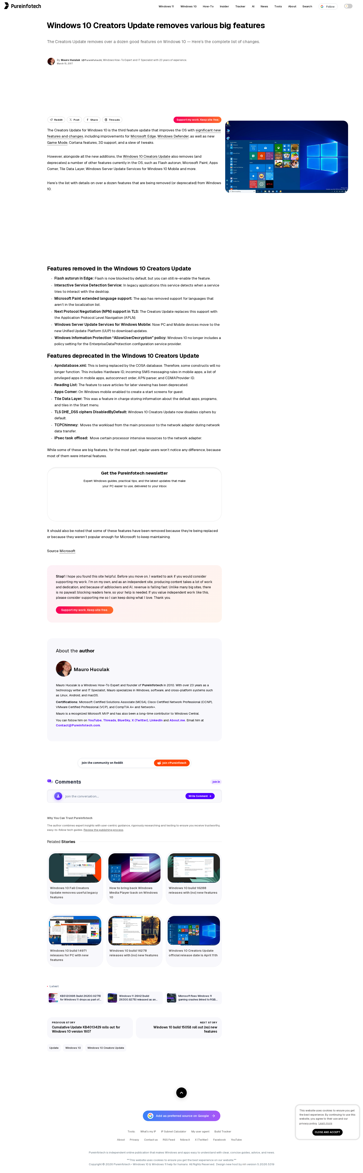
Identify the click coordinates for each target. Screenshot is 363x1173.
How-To (208, 6)
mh (244, 1164)
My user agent (200, 1131)
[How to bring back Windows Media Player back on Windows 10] (134, 868)
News (264, 6)
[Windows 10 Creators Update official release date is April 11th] (194, 930)
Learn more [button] (325, 1123)
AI (253, 6)
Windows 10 (188, 6)
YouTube (236, 1139)
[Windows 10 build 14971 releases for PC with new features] (75, 930)
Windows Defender (173, 136)
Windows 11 (166, 6)
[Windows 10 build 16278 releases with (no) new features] (134, 930)
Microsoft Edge (143, 136)
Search (307, 6)
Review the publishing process (103, 830)
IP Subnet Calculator (173, 1131)
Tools (278, 6)
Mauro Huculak (70, 60)
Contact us (151, 1139)
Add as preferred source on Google (182, 1116)
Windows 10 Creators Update (146, 156)
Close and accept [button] (327, 1132)
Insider (224, 6)
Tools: (131, 1131)
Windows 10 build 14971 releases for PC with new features (69, 955)
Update (54, 1048)
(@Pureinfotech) (92, 60)
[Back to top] (181, 1092)
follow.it (185, 1139)
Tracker (240, 6)
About (292, 6)
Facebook (219, 1139)
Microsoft (67, 551)
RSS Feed (169, 1139)
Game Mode (57, 142)
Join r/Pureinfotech (174, 763)
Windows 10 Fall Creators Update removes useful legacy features (74, 892)
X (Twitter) (201, 1139)
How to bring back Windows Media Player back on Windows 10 (133, 892)
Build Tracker (222, 1131)
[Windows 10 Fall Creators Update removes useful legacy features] (75, 868)
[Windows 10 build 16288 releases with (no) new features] (194, 868)
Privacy (134, 1139)
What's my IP (148, 1131)
